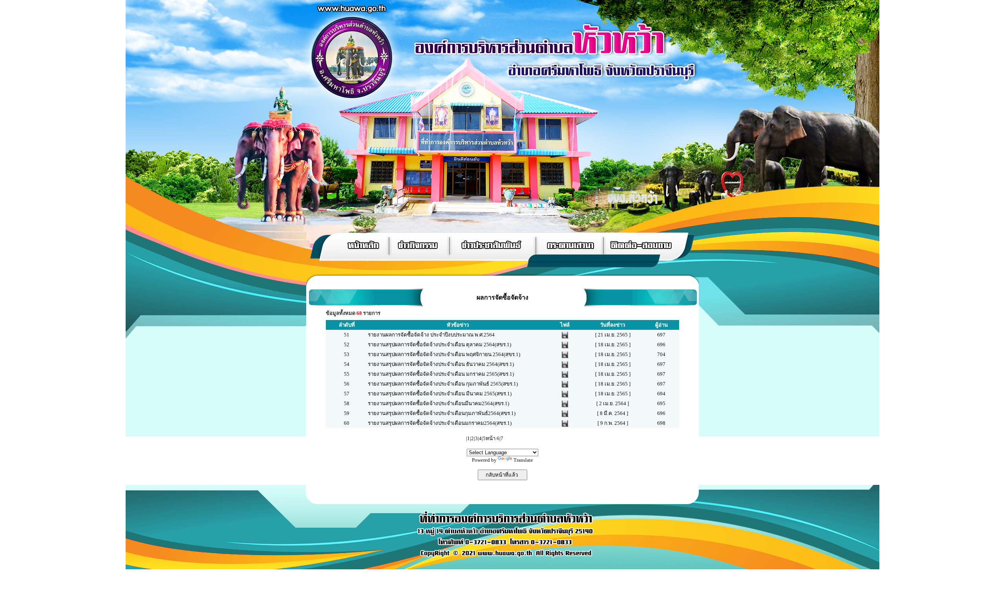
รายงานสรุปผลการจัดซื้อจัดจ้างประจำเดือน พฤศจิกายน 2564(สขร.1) (444, 354)
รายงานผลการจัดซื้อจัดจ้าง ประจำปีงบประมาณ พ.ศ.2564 (431, 335)
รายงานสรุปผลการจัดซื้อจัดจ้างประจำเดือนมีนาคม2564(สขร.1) (438, 403)
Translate (523, 460)
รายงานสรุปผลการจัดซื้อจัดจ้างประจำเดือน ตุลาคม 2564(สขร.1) (439, 344)
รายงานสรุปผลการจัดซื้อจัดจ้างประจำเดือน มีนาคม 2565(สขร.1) (440, 394)
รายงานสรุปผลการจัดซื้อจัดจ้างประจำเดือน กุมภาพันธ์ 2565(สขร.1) (443, 384)
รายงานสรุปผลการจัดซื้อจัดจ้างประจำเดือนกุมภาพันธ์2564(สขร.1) (441, 413)
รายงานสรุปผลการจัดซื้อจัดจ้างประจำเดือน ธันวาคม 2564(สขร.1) (441, 364)
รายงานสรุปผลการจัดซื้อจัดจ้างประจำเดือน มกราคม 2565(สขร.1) (441, 374)
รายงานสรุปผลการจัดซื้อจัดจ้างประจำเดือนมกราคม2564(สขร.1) (440, 423)
